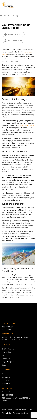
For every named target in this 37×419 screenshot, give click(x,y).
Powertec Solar (7, 392)
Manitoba (5, 377)
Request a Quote (8, 362)
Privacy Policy (7, 413)
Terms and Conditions (20, 413)
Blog (3, 355)
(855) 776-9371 (7, 329)
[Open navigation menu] (24, 5)
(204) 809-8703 (7, 395)
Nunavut (5, 383)
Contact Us (6, 359)
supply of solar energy (26, 125)
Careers (4, 365)
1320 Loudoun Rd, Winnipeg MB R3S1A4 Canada (16, 399)
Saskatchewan (7, 374)
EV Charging (6, 352)
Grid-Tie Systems (8, 349)
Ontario (4, 380)
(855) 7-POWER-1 (8, 327)
